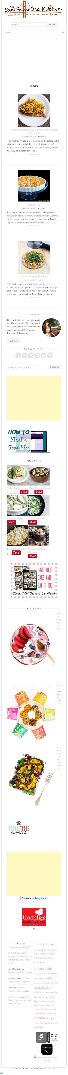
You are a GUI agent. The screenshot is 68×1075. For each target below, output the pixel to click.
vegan (52, 1018)
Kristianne (27, 136)
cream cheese (39, 983)
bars (55, 950)
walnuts (48, 1023)
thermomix (52, 1013)
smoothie (39, 1009)
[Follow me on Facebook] (18, 355)
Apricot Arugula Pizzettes (34, 276)
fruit (56, 982)
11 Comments (42, 208)
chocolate (43, 968)
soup (47, 1009)
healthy (47, 987)
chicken (39, 962)
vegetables (38, 1022)
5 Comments (42, 136)
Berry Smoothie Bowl (59, 622)
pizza (52, 1001)
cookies (49, 978)
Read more (13, 340)
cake (37, 957)
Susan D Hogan (15, 996)
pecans (44, 1001)
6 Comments (42, 280)
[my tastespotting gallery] (52, 1042)
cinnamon (38, 978)
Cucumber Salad (14, 518)
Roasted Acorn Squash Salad (59, 758)
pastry (43, 997)
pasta (37, 997)
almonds (37, 950)
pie (48, 1001)
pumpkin (46, 1005)
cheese (50, 957)
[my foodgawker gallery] (41, 1042)
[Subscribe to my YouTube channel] (43, 355)
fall (52, 982)
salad (52, 1005)
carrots (43, 957)
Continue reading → (34, 154)
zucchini (38, 1026)
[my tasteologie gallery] (47, 1053)
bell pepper (44, 953)
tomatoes (41, 1017)
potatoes (38, 1005)
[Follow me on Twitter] (24, 355)
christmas (54, 973)
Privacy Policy (49, 1068)
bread (52, 953)
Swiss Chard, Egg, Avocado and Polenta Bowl (19, 1000)
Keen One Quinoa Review (59, 694)
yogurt (56, 1023)
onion (54, 992)
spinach (53, 1009)
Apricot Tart (34, 204)
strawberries (40, 1013)
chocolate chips (42, 973)
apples (44, 949)
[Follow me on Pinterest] (31, 355)
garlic (37, 987)
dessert (47, 982)
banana (51, 950)
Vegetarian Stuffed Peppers (20, 972)
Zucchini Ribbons (36, 518)
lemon (47, 992)
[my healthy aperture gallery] (47, 1060)
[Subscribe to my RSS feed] (50, 355)
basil (36, 953)
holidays (39, 992)
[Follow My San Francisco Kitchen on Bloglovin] (34, 899)
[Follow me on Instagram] (37, 355)
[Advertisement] (34, 60)
